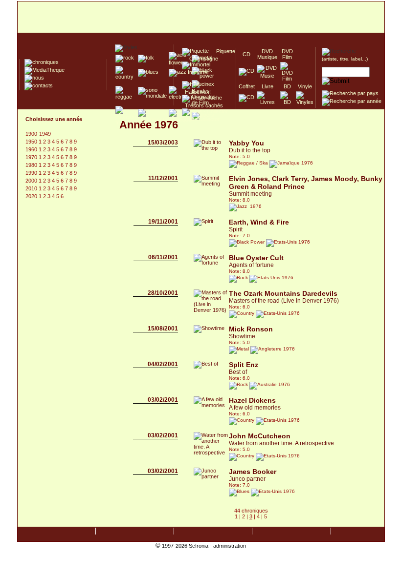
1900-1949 (38, 134)
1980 (32, 165)
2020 (32, 196)
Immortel (195, 72)
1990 (32, 173)
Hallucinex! (196, 92)
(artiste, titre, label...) (345, 59)
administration (229, 546)
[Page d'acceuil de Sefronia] (201, 17)
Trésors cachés (202, 105)
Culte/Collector (201, 119)
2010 (32, 188)
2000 (32, 181)
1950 (32, 141)
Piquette (222, 51)
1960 (32, 149)
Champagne (200, 59)
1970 (32, 157)
